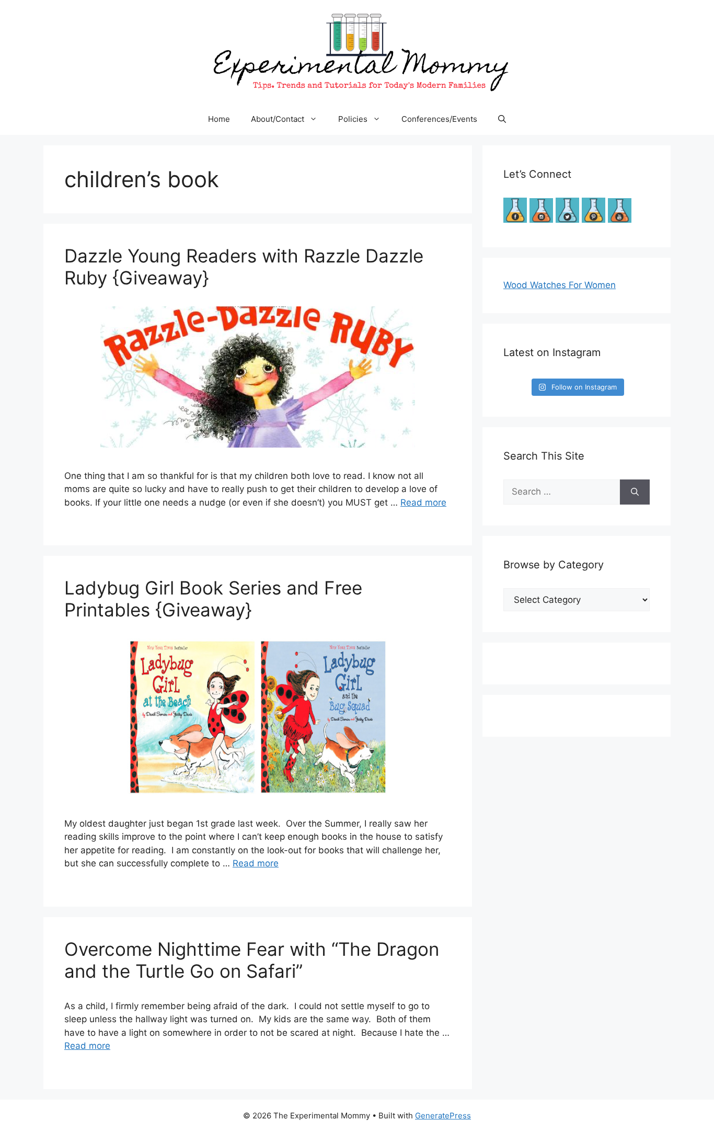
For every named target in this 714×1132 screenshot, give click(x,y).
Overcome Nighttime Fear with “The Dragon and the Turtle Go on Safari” (251, 960)
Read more (423, 502)
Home (219, 119)
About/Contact (277, 119)
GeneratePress (443, 1115)
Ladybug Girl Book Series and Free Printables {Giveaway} (213, 599)
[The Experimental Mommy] (357, 51)
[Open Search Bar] (502, 119)
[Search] (635, 492)
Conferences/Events (439, 119)
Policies (352, 119)
